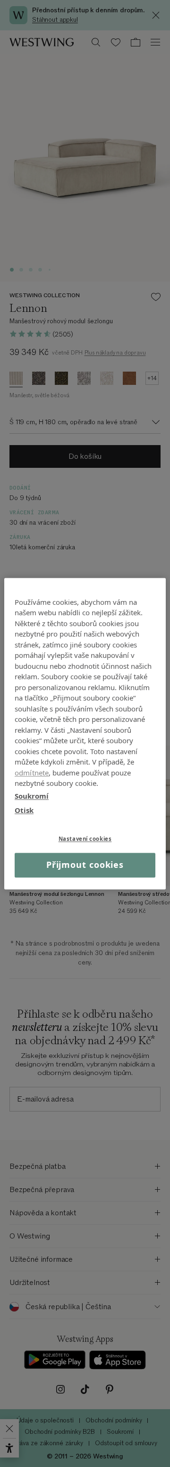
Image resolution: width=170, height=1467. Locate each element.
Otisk (24, 810)
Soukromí (32, 796)
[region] (85, 733)
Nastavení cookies (85, 838)
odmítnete (32, 772)
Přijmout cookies (85, 865)
